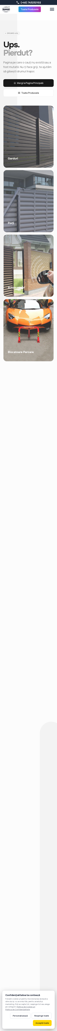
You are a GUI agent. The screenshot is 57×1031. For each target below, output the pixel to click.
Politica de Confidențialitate (17, 1009)
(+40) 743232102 (31, 2)
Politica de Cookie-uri (26, 1007)
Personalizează (20, 1015)
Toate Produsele (30, 9)
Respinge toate (41, 1015)
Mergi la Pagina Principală (30, 83)
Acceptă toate (42, 1023)
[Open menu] (52, 9)
